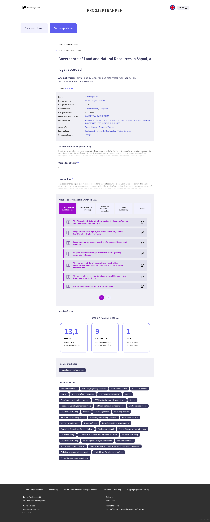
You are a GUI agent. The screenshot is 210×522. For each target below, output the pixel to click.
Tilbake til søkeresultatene (68, 44)
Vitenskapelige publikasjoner (67, 208)
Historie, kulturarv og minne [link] (73, 417)
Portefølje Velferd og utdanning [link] (115, 423)
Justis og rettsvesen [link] (137, 406)
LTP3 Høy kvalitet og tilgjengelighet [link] (109, 400)
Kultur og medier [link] (102, 411)
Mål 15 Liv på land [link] (139, 388)
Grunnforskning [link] (67, 434)
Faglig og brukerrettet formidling (105, 208)
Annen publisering (123, 208)
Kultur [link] (63, 394)
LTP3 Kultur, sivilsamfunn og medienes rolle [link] (98, 434)
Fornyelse (104, 108)
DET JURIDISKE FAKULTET (109, 123)
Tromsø (110, 127)
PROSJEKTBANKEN (105, 10)
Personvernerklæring (112, 489)
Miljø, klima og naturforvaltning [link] (74, 458)
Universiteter (101, 120)
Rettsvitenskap (109, 131)
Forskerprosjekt (91, 108)
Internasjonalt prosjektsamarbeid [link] (97, 440)
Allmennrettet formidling (86, 208)
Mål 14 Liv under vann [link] (70, 423)
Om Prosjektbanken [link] (34, 489)
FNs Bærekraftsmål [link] (69, 388)
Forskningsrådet (91, 96)
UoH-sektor (89, 120)
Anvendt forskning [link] (130, 434)
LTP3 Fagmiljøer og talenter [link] (94, 388)
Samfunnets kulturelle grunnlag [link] (75, 400)
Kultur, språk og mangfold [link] (83, 394)
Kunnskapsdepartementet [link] (72, 370)
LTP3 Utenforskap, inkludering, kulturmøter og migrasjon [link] (114, 446)
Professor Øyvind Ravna (94, 100)
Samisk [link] (86, 411)
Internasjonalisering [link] (69, 411)
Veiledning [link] (53, 489)
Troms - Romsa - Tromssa (95, 127)
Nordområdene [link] (90, 423)
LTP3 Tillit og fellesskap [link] (109, 394)
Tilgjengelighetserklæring (138, 489)
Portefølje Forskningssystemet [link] (103, 417)
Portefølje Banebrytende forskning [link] (76, 406)
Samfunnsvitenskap (93, 131)
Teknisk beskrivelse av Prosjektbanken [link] (80, 489)
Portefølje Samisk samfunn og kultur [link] (76, 429)
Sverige (87, 134)
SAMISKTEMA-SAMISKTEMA (96, 116)
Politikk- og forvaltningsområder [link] (110, 406)
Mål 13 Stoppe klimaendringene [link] (132, 429)
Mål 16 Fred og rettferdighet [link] (73, 446)
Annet (142, 208)
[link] (172, 8)
